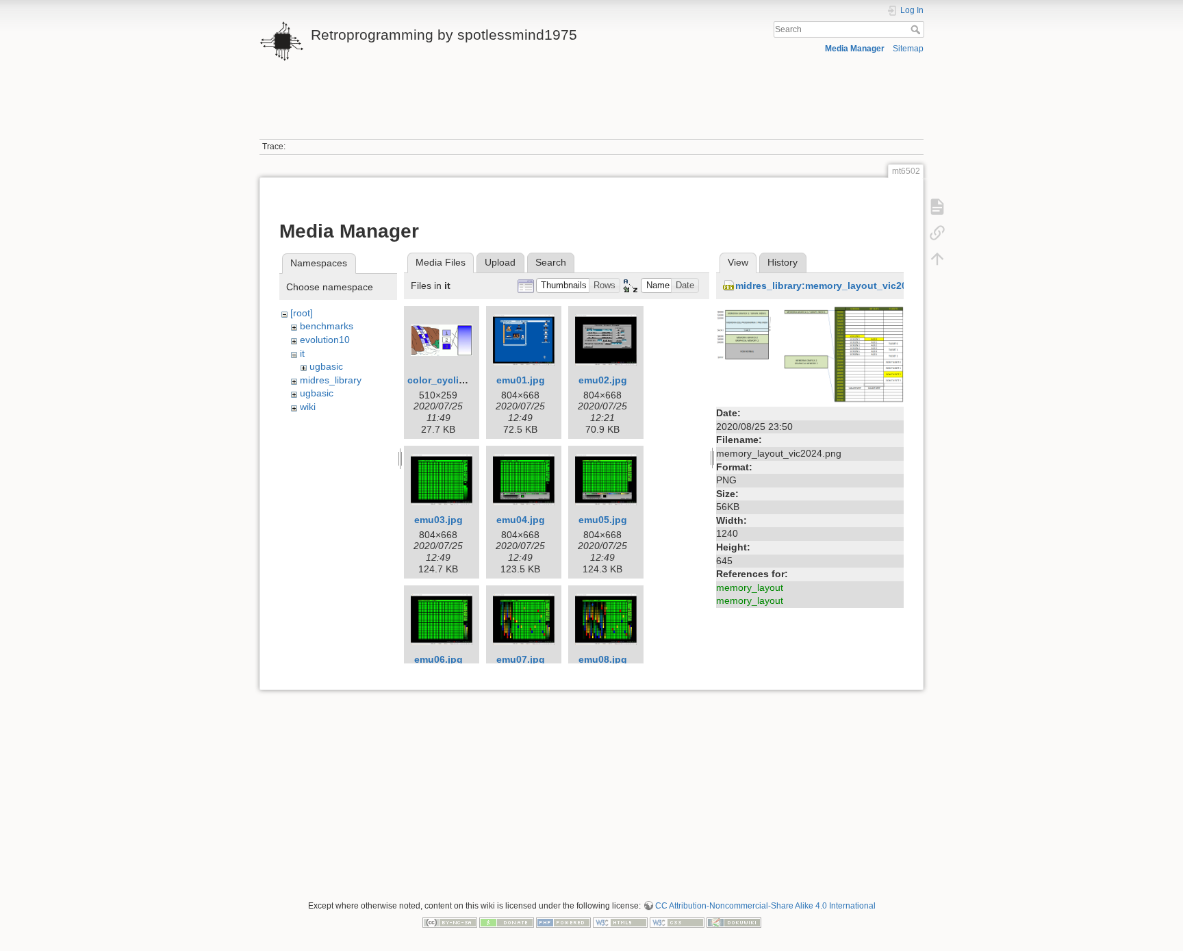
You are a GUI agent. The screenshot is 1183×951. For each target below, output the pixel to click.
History (782, 262)
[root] (301, 312)
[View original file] (810, 353)
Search (917, 29)
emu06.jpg (438, 659)
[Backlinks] (937, 233)
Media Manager (855, 48)
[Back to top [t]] (937, 259)
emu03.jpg (438, 519)
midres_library (330, 380)
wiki (308, 406)
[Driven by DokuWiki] (734, 921)
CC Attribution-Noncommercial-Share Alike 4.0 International (765, 906)
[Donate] (506, 921)
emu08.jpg (602, 659)
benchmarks (326, 325)
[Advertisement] (591, 108)
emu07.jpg (520, 659)
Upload (500, 262)
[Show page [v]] (937, 207)
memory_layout (749, 587)
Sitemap (908, 48)
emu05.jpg (602, 519)
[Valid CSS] (677, 921)
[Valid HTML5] (620, 921)
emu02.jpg (602, 380)
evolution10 (325, 339)
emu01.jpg (520, 380)
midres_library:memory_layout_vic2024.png (837, 285)
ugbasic (326, 366)
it (302, 353)
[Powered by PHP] (563, 921)
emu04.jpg (520, 519)
